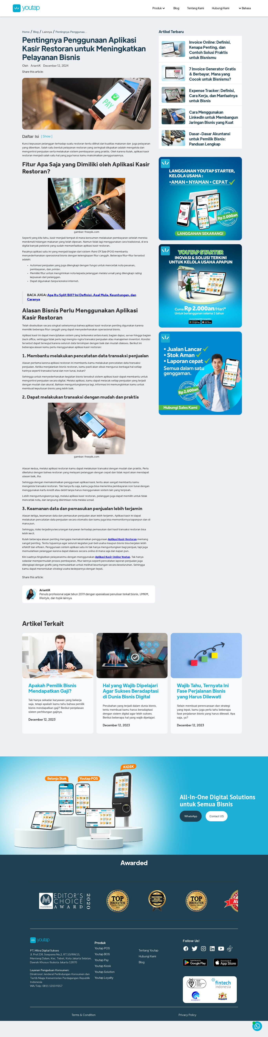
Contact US (217, 816)
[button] (159, 8)
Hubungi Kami (147, 956)
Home (26, 31)
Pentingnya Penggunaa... (71, 31)
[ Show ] (46, 136)
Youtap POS (102, 948)
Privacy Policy (187, 1015)
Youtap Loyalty (104, 978)
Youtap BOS (102, 954)
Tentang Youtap (148, 950)
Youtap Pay (102, 960)
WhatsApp (190, 816)
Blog (36, 31)
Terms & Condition (84, 1015)
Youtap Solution (105, 972)
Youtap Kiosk (103, 966)
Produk (100, 943)
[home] (81, 8)
